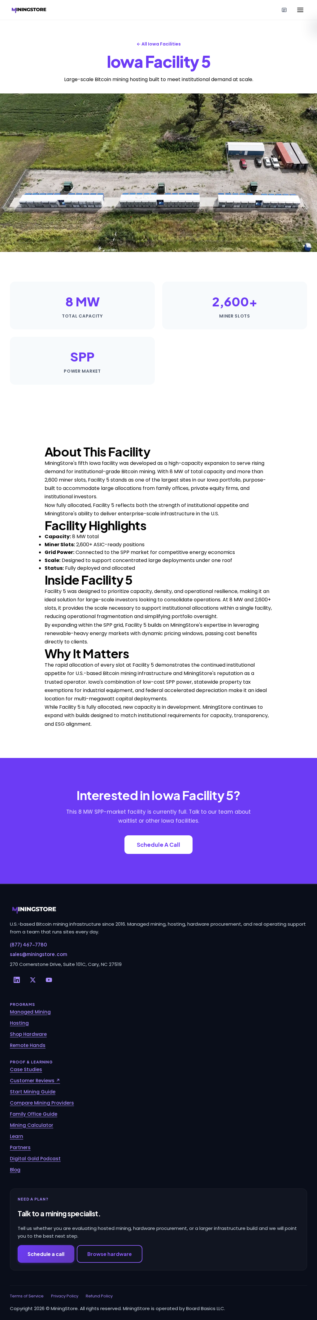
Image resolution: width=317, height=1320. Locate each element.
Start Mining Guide (32, 1091)
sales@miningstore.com (38, 954)
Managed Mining (30, 1012)
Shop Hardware (28, 1034)
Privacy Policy (64, 1296)
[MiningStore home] (158, 909)
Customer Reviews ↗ (35, 1080)
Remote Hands (28, 1045)
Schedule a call (46, 1254)
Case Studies (26, 1069)
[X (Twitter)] (33, 980)
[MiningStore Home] (29, 10)
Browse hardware (109, 1254)
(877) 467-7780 (28, 944)
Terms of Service (27, 1296)
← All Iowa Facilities (159, 44)
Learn (16, 1136)
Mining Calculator (31, 1125)
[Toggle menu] (300, 10)
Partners (20, 1147)
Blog (15, 1169)
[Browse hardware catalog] (284, 10)
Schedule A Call (158, 844)
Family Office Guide (33, 1114)
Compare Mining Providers (42, 1103)
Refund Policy (99, 1296)
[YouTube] (49, 980)
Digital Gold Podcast (35, 1158)
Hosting (19, 1023)
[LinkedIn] (17, 980)
